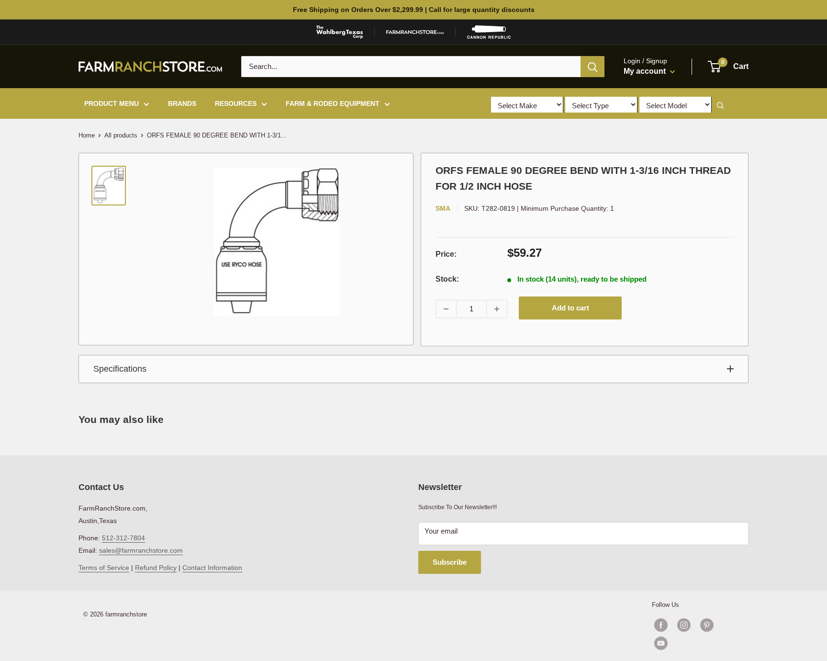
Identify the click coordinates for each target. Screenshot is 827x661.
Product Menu (111, 103)
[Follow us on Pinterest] (707, 625)
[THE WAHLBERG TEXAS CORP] (339, 32)
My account (646, 71)
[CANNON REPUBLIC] (488, 32)
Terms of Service (103, 567)
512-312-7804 (123, 538)
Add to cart (570, 308)
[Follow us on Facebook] (661, 625)
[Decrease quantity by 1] (446, 309)
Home (86, 135)
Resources (236, 103)
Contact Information (212, 567)
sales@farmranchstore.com (141, 550)
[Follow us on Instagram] (684, 625)
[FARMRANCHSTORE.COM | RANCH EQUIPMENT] (415, 32)
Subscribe (450, 562)
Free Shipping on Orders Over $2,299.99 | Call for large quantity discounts (414, 9)
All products (120, 135)
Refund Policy (156, 567)
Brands (182, 103)
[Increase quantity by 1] (497, 309)
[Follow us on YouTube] (695, 643)
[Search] (592, 66)
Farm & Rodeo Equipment (333, 103)
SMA (443, 208)
